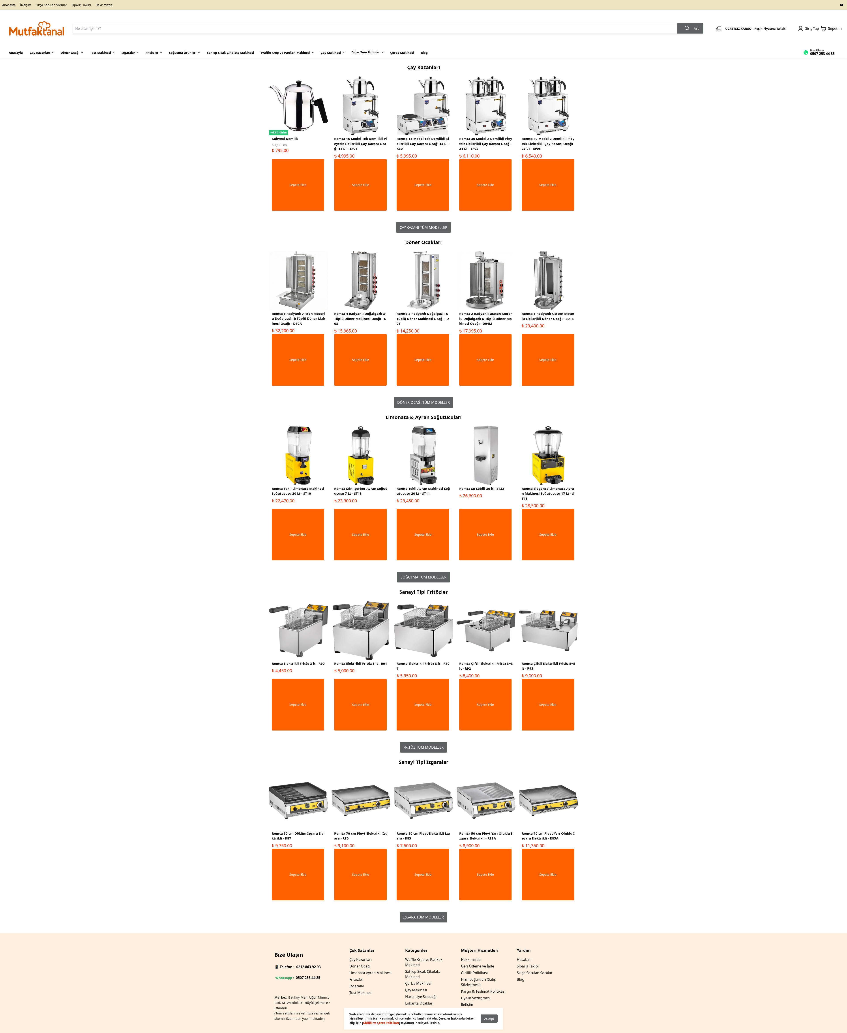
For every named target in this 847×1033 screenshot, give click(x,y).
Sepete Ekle (297, 185)
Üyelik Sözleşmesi (476, 997)
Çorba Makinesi (418, 983)
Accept (489, 1018)
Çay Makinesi (416, 990)
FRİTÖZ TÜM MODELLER (423, 747)
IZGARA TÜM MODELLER (423, 917)
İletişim (25, 5)
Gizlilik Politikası (474, 972)
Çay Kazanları (360, 959)
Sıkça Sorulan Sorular (51, 5)
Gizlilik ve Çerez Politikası (381, 1023)
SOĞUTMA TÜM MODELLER (423, 577)
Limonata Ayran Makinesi (370, 972)
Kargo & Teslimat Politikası (483, 991)
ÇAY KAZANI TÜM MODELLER (423, 227)
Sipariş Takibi (81, 5)
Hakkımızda (104, 5)
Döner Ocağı (360, 966)
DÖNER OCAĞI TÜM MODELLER (423, 402)
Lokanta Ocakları (419, 1003)
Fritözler (356, 979)
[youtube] (842, 5)
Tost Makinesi (360, 992)
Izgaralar (356, 986)
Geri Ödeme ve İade (477, 966)
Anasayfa (9, 5)
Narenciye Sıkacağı (421, 996)
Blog (520, 979)
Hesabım (524, 959)
